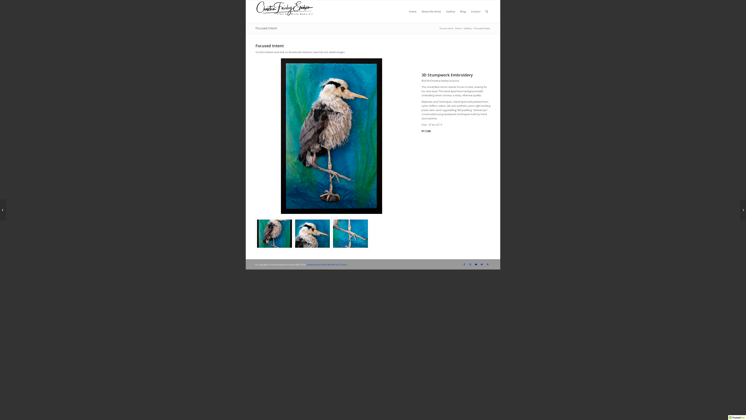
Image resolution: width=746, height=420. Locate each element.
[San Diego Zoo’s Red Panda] (743, 210)
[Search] (487, 11)
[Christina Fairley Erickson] (284, 11)
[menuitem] (413, 11)
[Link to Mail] (482, 264)
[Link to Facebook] (464, 264)
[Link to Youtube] (476, 264)
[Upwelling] (3, 210)
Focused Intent (266, 28)
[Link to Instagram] (470, 264)
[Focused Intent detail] (313, 233)
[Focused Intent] (274, 233)
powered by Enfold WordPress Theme (327, 264)
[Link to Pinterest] (488, 264)
